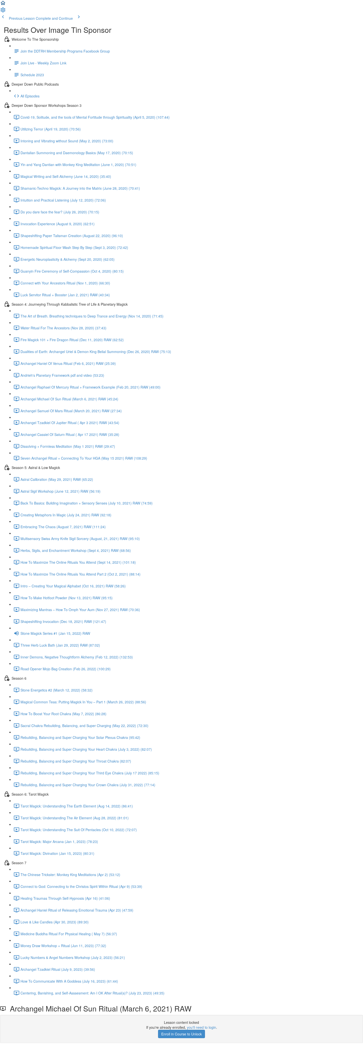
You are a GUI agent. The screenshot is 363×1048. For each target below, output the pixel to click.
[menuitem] (3, 11)
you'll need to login (201, 1027)
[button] (3, 4)
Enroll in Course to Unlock (181, 1033)
